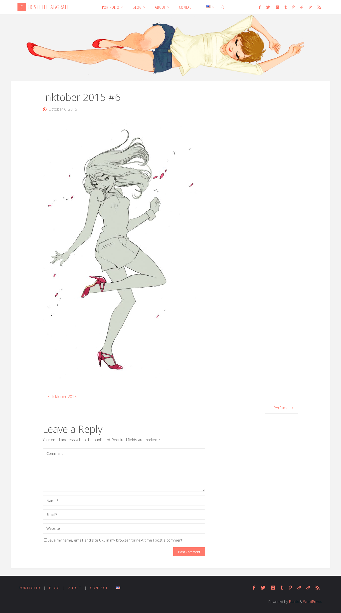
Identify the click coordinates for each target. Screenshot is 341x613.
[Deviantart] (302, 7)
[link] (222, 7)
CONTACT (99, 588)
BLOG (54, 588)
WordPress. (312, 601)
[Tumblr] (285, 7)
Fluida (293, 601)
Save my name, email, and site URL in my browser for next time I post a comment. (115, 540)
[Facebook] (259, 7)
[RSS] (319, 7)
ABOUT (74, 588)
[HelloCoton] (310, 7)
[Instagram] (277, 7)
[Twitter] (268, 7)
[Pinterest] (293, 7)
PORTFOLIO (29, 588)
